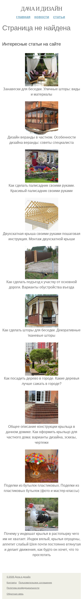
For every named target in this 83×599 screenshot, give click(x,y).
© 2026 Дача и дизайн (19, 576)
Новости (41, 16)
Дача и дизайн (41, 8)
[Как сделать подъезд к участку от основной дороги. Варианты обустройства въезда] (41, 276)
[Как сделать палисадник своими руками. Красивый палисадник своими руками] (41, 179)
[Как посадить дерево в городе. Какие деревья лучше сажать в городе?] (41, 372)
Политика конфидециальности (23, 587)
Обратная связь (15, 593)
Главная (23, 16)
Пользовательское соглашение (35, 582)
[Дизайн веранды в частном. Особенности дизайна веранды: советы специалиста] (41, 131)
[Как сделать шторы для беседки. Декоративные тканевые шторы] (41, 324)
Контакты (12, 582)
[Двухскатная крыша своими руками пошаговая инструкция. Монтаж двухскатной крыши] (41, 228)
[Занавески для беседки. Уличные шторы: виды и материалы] (41, 83)
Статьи (59, 16)
